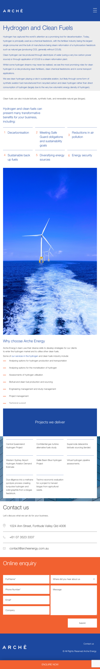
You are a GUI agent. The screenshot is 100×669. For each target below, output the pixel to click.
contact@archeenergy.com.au (29, 548)
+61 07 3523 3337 (22, 537)
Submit (82, 623)
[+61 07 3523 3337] (4, 537)
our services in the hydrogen (25, 356)
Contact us (89, 644)
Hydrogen (9, 108)
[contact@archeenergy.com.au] (4, 548)
